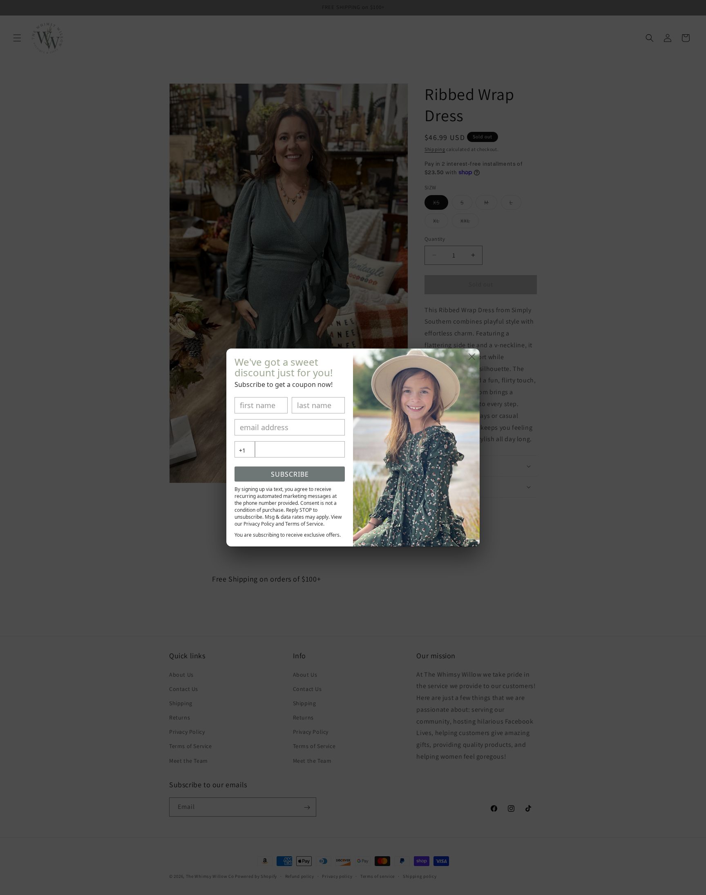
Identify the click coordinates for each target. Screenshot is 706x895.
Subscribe (290, 474)
